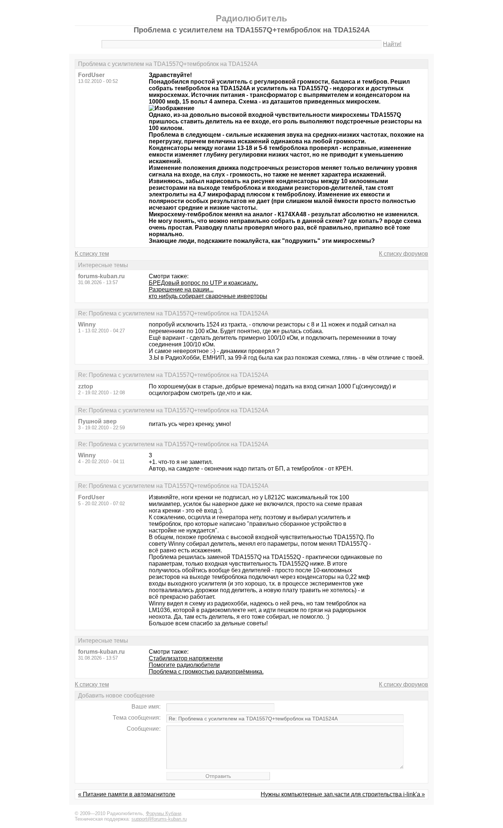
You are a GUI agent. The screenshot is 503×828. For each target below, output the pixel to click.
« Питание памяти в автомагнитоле (126, 794)
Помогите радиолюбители (184, 665)
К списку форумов (403, 254)
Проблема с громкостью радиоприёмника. (206, 671)
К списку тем (92, 254)
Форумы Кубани (163, 813)
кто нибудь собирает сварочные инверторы (208, 296)
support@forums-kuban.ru (159, 819)
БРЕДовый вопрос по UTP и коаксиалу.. (203, 283)
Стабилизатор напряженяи (186, 658)
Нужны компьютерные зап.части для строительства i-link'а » (343, 794)
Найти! (392, 44)
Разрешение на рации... (181, 289)
